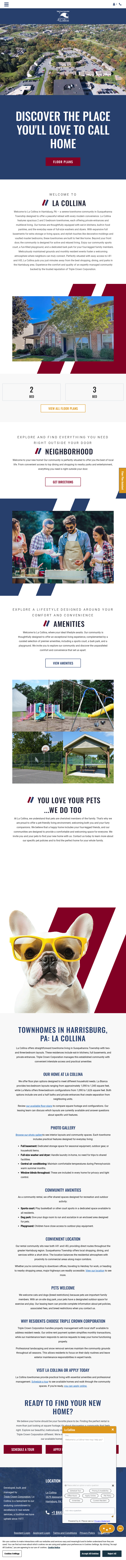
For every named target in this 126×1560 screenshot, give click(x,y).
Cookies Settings (12, 1553)
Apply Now (64, 1449)
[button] (114, 4)
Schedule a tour (40, 1381)
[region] (63, 1548)
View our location (95, 1270)
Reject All (112, 1553)
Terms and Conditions (65, 1532)
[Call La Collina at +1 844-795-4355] (120, 4)
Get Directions (63, 482)
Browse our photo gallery (29, 1134)
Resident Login (22, 1532)
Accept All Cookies (90, 1553)
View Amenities (63, 663)
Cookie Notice (54, 1547)
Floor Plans (63, 161)
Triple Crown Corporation (17, 1496)
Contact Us (104, 1533)
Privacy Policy (87, 1532)
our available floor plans (39, 1105)
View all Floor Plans (63, 408)
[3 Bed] (94, 392)
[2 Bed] (31, 392)
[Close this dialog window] (113, 1430)
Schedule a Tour (22, 1449)
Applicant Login (41, 1532)
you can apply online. (75, 1386)
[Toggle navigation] (6, 4)
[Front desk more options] (120, 1528)
